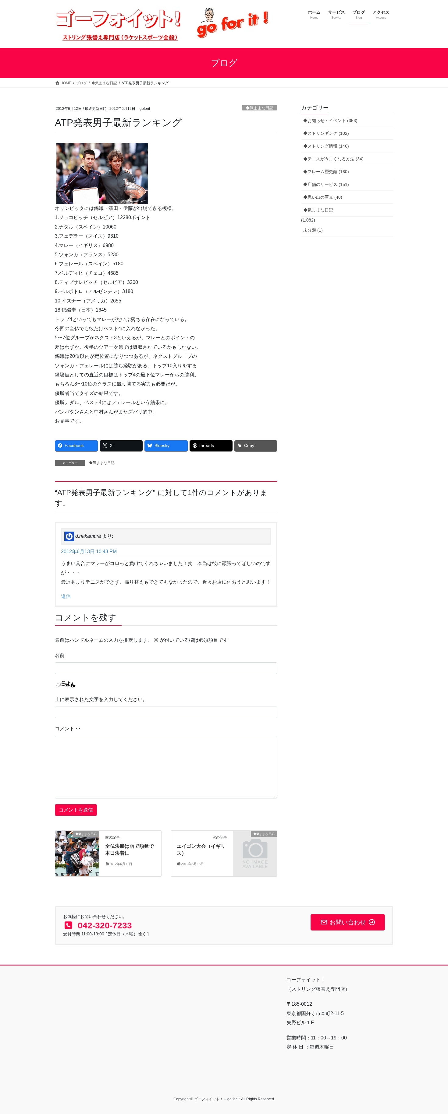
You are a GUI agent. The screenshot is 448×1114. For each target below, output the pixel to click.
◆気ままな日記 (259, 108)
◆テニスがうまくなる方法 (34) (333, 158)
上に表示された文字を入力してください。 (101, 699)
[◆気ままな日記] (77, 853)
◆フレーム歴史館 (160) (326, 171)
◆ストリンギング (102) (326, 133)
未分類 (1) (313, 230)
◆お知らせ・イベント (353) (330, 120)
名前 (60, 655)
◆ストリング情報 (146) (326, 146)
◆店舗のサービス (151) (326, 184)
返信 (66, 596)
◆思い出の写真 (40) (322, 197)
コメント (67, 728)
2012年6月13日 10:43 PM (89, 551)
